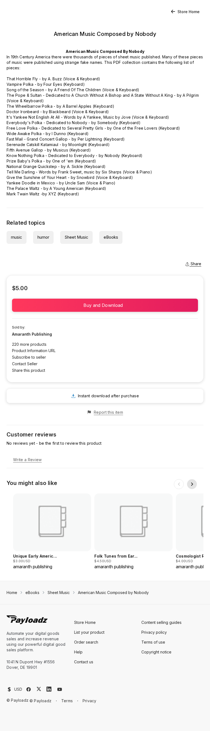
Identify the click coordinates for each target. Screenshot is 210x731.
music (16, 237)
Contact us (83, 661)
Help (78, 652)
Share (196, 263)
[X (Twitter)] (39, 689)
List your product (89, 632)
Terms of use (153, 642)
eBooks (111, 237)
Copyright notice (156, 652)
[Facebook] (28, 689)
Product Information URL (34, 350)
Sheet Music (76, 237)
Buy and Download (104, 305)
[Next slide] (192, 484)
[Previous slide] (179, 484)
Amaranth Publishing (32, 334)
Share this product (28, 370)
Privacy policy (154, 632)
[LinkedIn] (48, 689)
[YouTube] (59, 689)
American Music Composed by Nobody (113, 592)
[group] (52, 531)
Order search (86, 642)
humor (43, 237)
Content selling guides (161, 622)
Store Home (188, 11)
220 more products (29, 344)
